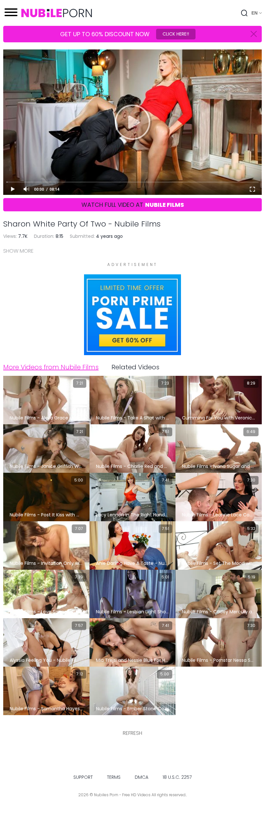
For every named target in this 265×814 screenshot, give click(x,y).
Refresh (132, 733)
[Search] (244, 13)
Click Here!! (176, 34)
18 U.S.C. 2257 (177, 777)
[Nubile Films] (132, 351)
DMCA (141, 777)
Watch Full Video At (132, 205)
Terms (114, 777)
